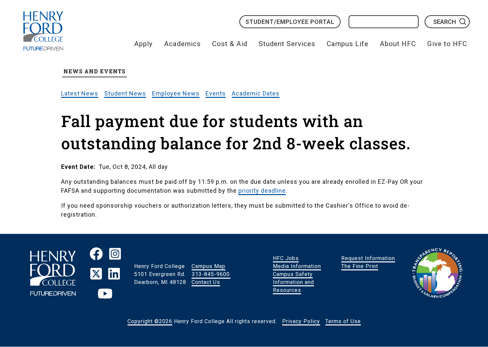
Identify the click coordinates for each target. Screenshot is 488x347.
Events (215, 93)
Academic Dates (256, 93)
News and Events (94, 71)
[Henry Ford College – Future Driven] (53, 274)
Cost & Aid (229, 44)
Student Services (287, 44)
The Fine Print (359, 266)
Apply (143, 44)
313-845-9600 (211, 274)
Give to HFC (447, 44)
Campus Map (208, 266)
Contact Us (206, 282)
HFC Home (43, 31)
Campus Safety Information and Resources (293, 282)
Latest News (79, 93)
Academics (182, 44)
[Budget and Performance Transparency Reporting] (437, 274)
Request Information (368, 258)
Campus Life (347, 44)
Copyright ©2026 (149, 321)
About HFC (398, 44)
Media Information (297, 266)
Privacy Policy (301, 321)
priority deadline (262, 190)
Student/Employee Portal (290, 21)
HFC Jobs (286, 258)
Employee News (176, 93)
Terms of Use (343, 321)
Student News (125, 93)
